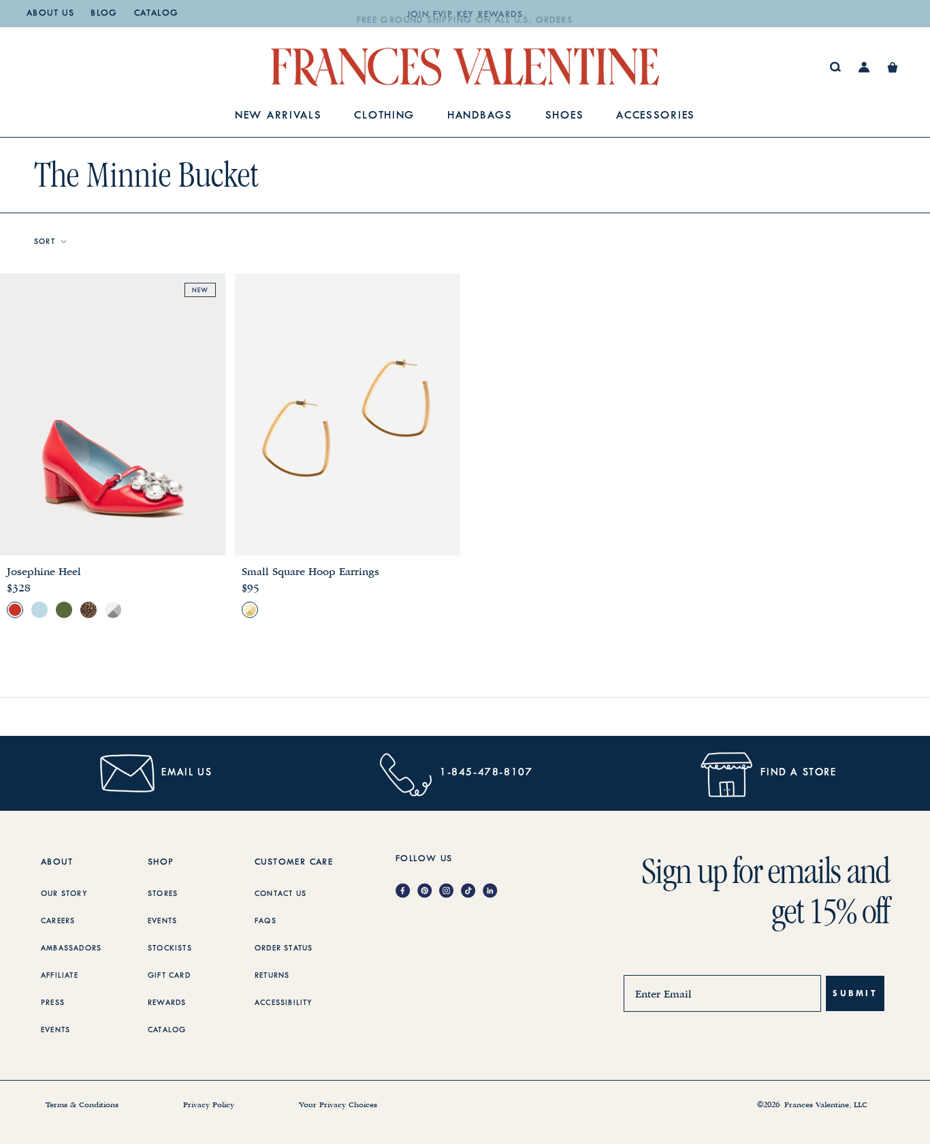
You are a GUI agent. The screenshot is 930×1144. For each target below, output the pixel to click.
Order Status (283, 948)
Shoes (564, 116)
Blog (104, 14)
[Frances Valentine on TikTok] (472, 891)
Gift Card (169, 975)
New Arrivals (278, 116)
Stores (163, 894)
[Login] (864, 67)
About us (50, 14)
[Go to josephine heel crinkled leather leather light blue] (39, 610)
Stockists (170, 948)
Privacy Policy (208, 1105)
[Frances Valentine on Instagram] (450, 891)
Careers (58, 921)
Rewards (167, 1003)
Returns (272, 975)
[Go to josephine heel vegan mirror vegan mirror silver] (113, 610)
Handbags (480, 116)
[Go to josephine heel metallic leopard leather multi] (88, 610)
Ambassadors (71, 948)
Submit (855, 993)
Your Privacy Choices (338, 1105)
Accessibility (284, 1003)
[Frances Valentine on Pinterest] (428, 891)
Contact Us (280, 894)
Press (53, 1003)
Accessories (655, 116)
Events (55, 1030)
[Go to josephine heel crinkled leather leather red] (15, 610)
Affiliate (59, 975)
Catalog (156, 14)
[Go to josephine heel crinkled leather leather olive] (64, 610)
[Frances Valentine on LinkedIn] (493, 891)
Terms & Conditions (82, 1105)
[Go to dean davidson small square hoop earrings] (250, 610)
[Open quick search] (835, 67)
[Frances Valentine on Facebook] (406, 891)
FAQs (265, 921)
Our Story (64, 894)
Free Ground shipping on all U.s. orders (465, 15)
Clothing (384, 116)
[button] (892, 67)
